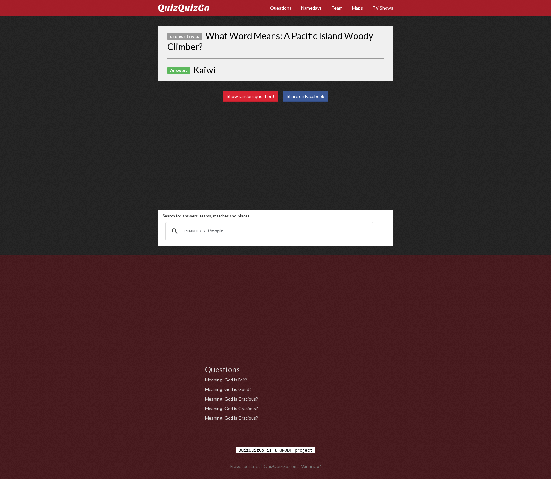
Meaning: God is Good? (228, 389)
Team (336, 8)
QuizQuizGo (183, 8)
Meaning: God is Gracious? (231, 399)
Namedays (311, 8)
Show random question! (250, 96)
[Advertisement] (275, 156)
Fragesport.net (245, 466)
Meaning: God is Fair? (226, 379)
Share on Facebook (305, 96)
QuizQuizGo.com (281, 466)
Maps (357, 8)
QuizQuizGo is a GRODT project (275, 450)
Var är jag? (311, 466)
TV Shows (382, 8)
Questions (280, 8)
